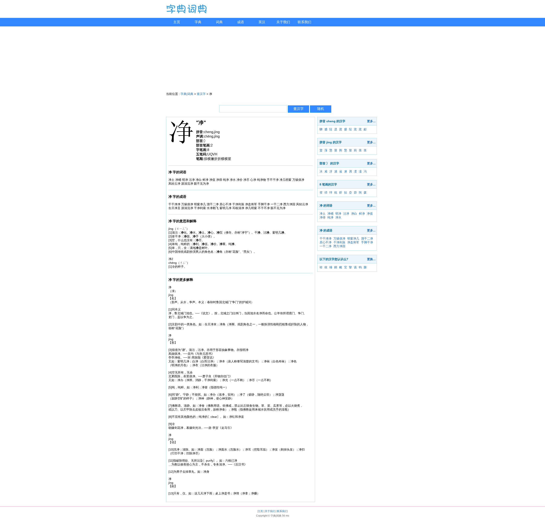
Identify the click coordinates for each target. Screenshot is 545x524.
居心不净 (325, 242)
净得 (323, 217)
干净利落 (339, 242)
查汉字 (201, 94)
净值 (370, 213)
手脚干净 (367, 242)
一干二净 (325, 246)
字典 (198, 22)
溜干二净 (367, 238)
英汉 (261, 22)
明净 (338, 213)
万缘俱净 (339, 238)
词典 (219, 22)
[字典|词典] (186, 12)
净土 (323, 213)
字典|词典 (187, 94)
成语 (240, 22)
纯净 (330, 217)
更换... (371, 259)
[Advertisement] (272, 58)
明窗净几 (353, 238)
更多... (371, 121)
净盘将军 (353, 242)
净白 (354, 213)
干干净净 (325, 238)
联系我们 (304, 22)
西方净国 (339, 246)
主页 (176, 22)
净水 (338, 217)
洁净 (346, 213)
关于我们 (283, 22)
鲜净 (362, 213)
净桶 (330, 213)
